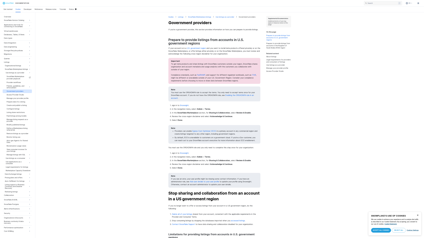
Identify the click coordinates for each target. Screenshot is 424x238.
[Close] (417, 215)
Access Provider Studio (275, 71)
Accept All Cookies (381, 230)
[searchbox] (382, 3)
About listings (271, 57)
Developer (28, 9)
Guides (18, 9)
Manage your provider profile (277, 68)
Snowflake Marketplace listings (199, 17)
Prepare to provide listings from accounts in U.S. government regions (278, 37)
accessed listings (238, 220)
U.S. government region (196, 48)
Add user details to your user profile (204, 181)
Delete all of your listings (182, 214)
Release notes (51, 9)
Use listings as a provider (225, 17)
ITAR (254, 75)
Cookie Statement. (390, 224)
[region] (394, 223)
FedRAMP (201, 75)
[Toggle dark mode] (418, 3)
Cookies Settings (413, 230)
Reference (39, 9)
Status (71, 9)
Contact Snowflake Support (183, 224)
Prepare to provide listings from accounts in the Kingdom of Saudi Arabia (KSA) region (278, 45)
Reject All (398, 230)
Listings (181, 17)
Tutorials (63, 9)
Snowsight (184, 105)
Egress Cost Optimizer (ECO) (204, 131)
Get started (8, 9)
